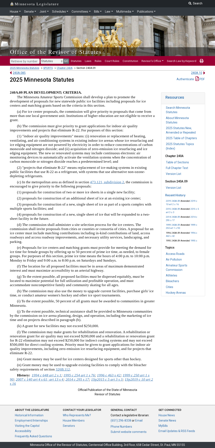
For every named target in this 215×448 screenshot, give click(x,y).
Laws (88, 61)
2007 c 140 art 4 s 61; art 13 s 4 (39, 379)
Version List (173, 174)
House (14, 11)
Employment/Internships (31, 420)
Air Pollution (174, 259)
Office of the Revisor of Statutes (56, 52)
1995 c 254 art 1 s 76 (79, 375)
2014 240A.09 (173, 217)
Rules (98, 61)
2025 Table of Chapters (181, 138)
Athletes (171, 275)
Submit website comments (129, 432)
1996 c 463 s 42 (109, 375)
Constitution (130, 61)
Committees (80, 11)
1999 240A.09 (173, 225)
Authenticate (185, 79)
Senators (69, 425)
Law (107, 11)
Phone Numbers (121, 426)
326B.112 (63, 369)
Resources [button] (174, 97)
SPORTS (48, 68)
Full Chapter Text (177, 168)
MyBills (163, 425)
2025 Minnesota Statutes (24, 68)
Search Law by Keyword (181, 61)
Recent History (175, 195)
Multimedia (123, 11)
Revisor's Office (151, 61)
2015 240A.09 (173, 209)
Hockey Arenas (176, 292)
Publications (145, 11)
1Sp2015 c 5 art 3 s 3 (107, 379)
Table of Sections (177, 162)
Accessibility (23, 431)
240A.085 (19, 73)
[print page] (201, 61)
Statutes (76, 61)
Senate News (167, 420)
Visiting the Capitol (27, 425)
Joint (42, 11)
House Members (74, 420)
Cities (169, 287)
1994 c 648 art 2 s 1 (46, 375)
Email (139, 420)
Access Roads (175, 253)
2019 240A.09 (173, 201)
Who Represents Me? (77, 415)
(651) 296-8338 (121, 420)
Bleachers (172, 281)
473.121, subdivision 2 (107, 182)
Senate (29, 11)
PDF (202, 79)
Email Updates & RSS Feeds (177, 431)
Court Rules (112, 61)
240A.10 (196, 73)
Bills (96, 11)
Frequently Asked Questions (33, 436)
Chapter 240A (64, 68)
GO (66, 61)
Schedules (59, 11)
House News (167, 415)
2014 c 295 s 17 (77, 379)
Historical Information (29, 415)
